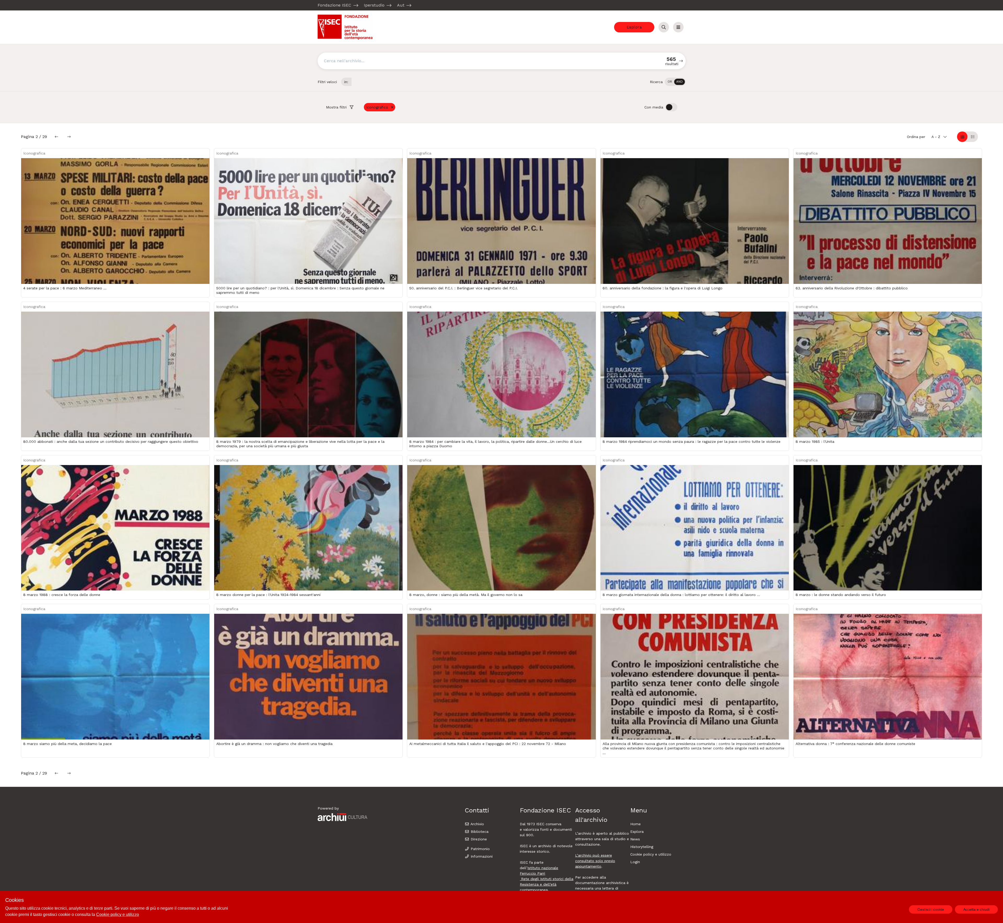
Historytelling (641, 847)
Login (635, 862)
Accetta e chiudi (976, 909)
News (635, 839)
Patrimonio (479, 849)
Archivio (476, 824)
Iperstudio (374, 5)
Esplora (634, 27)
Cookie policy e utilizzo (650, 854)
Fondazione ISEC (334, 5)
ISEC (541, 824)
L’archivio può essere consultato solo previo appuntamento (595, 860)
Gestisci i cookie (930, 909)
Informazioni (481, 856)
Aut (400, 5)
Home (635, 824)
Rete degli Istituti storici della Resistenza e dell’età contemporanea (546, 884)
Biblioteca (478, 831)
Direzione (478, 839)
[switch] (675, 82)
